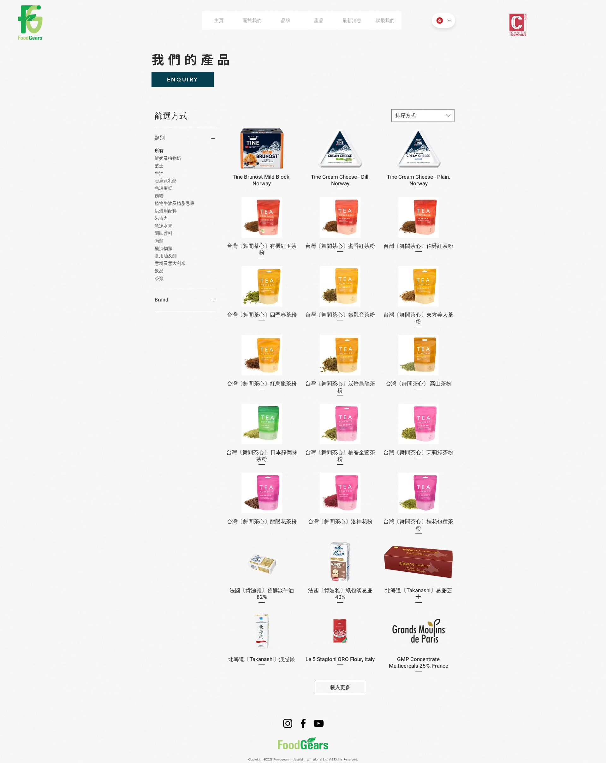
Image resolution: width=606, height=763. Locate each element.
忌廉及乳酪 (166, 180)
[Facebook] (303, 723)
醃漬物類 (163, 248)
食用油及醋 (166, 256)
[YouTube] (318, 723)
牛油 (159, 173)
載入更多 (340, 687)
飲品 (159, 271)
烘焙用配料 (166, 211)
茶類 (159, 278)
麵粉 (159, 196)
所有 (159, 150)
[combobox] (422, 115)
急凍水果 (163, 226)
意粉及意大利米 (170, 263)
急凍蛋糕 (163, 188)
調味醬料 (163, 233)
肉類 (159, 241)
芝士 (159, 166)
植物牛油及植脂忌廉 (174, 203)
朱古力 (161, 218)
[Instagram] (288, 723)
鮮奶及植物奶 (168, 158)
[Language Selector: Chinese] (443, 20)
